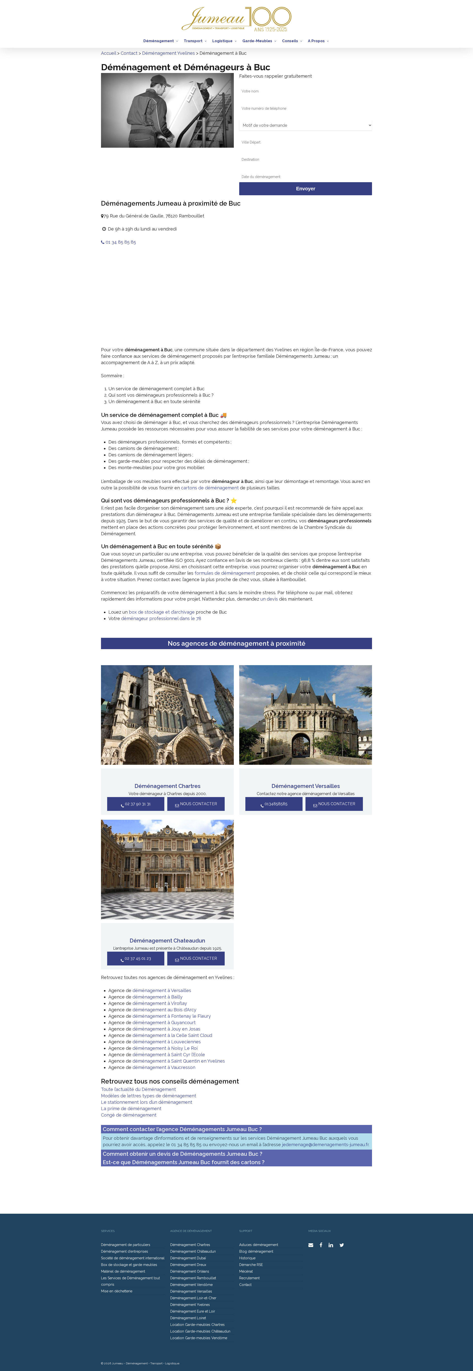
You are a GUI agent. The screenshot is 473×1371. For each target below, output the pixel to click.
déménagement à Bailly (158, 996)
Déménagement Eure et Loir (192, 1311)
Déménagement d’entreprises (124, 1251)
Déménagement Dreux (188, 1265)
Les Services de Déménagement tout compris (130, 1281)
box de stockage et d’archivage (162, 612)
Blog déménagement (256, 1251)
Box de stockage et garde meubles (129, 1265)
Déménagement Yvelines (168, 53)
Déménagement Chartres (168, 786)
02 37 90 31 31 (137, 803)
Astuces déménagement (258, 1245)
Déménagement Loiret (188, 1318)
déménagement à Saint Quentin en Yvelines (179, 1061)
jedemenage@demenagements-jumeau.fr (325, 1144)
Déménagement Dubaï (188, 1258)
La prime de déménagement (131, 1108)
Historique (247, 1258)
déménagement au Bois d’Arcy (164, 1009)
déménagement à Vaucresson (164, 1067)
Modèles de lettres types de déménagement (148, 1095)
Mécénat (246, 1271)
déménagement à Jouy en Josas (166, 1029)
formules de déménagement (225, 573)
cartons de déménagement (210, 487)
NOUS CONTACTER (198, 803)
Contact (129, 53)
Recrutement (249, 1278)
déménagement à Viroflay (160, 1003)
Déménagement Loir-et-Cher (193, 1298)
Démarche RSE (251, 1265)
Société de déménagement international (133, 1258)
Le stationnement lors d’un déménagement (146, 1102)
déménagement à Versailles (162, 990)
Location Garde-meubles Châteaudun (200, 1331)
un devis (269, 599)
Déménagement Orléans (189, 1271)
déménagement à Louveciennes (167, 1041)
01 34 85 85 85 (120, 242)
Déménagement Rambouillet (193, 1278)
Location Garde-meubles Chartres (197, 1325)
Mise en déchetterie (116, 1291)
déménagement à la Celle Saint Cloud (172, 1035)
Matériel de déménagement (123, 1271)
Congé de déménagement (128, 1115)
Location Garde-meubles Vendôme (198, 1338)
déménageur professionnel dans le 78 (161, 618)
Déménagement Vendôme (191, 1285)
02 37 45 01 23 (137, 958)
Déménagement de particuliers (125, 1245)
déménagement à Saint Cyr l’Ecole (169, 1054)
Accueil (108, 53)
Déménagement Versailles (305, 786)
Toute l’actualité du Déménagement (138, 1089)
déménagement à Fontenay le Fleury (172, 1016)
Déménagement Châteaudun (193, 1251)
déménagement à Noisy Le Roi (165, 1048)
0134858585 (275, 803)
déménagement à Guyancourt (164, 1022)
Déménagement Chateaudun (167, 940)
